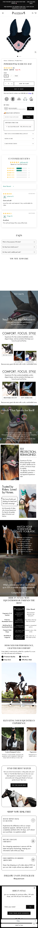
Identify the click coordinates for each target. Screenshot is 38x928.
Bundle (6, 105)
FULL (6, 76)
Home (5, 60)
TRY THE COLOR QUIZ (19, 785)
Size (5, 73)
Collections (11, 60)
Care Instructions (11, 143)
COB (11, 76)
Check (28, 117)
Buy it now (19, 89)
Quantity (7, 80)
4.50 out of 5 (24, 162)
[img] (7, 194)
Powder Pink (18, 60)
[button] (8, 68)
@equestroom (19, 878)
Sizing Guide (9, 138)
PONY (16, 76)
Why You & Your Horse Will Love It (16, 134)
